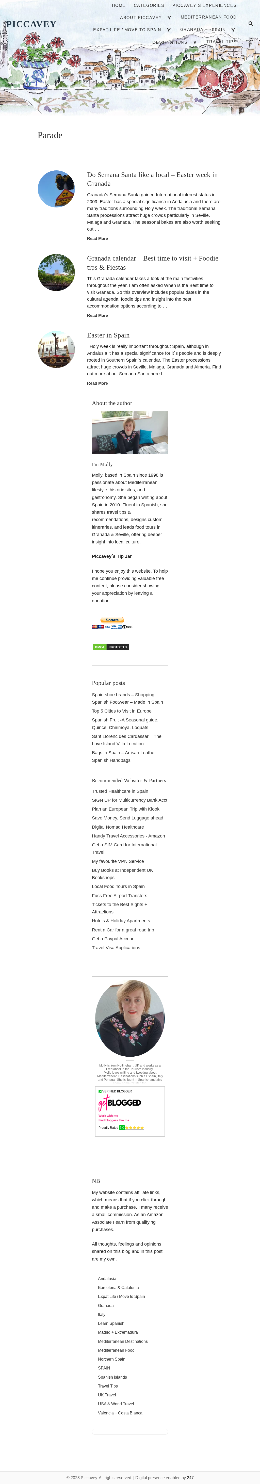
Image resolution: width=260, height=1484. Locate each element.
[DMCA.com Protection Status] (111, 649)
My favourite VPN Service (118, 861)
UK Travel (107, 1395)
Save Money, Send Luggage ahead (127, 817)
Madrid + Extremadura (118, 1332)
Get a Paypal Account (114, 938)
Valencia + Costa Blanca (120, 1413)
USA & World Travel (116, 1404)
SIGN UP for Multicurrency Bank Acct (129, 800)
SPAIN (104, 1368)
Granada (106, 1305)
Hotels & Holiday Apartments (121, 920)
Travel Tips (108, 1386)
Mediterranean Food (116, 1350)
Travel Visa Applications (116, 947)
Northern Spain (111, 1359)
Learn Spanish (111, 1323)
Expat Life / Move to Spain (121, 1296)
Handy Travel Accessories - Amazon (128, 835)
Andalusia (107, 1279)
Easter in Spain (108, 335)
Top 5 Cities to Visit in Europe (122, 711)
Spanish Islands (112, 1377)
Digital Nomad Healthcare (118, 827)
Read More (97, 238)
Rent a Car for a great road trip (123, 929)
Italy (101, 1314)
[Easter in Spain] (56, 349)
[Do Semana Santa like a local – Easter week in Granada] (56, 188)
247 (190, 1478)
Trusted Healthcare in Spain (120, 791)
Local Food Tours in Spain (118, 886)
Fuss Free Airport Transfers (119, 895)
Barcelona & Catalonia (118, 1287)
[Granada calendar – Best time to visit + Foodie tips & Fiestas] (56, 272)
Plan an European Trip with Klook (125, 809)
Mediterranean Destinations (123, 1341)
